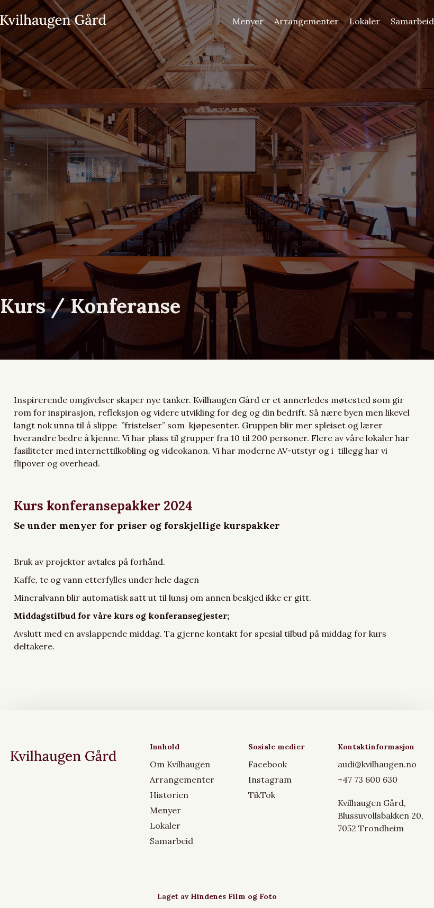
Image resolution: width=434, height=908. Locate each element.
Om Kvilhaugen (180, 764)
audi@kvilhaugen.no (377, 764)
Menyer (248, 21)
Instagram (270, 779)
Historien (169, 795)
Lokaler (364, 21)
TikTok (261, 795)
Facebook (267, 764)
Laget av (217, 896)
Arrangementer (306, 21)
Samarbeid (412, 21)
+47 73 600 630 (367, 779)
